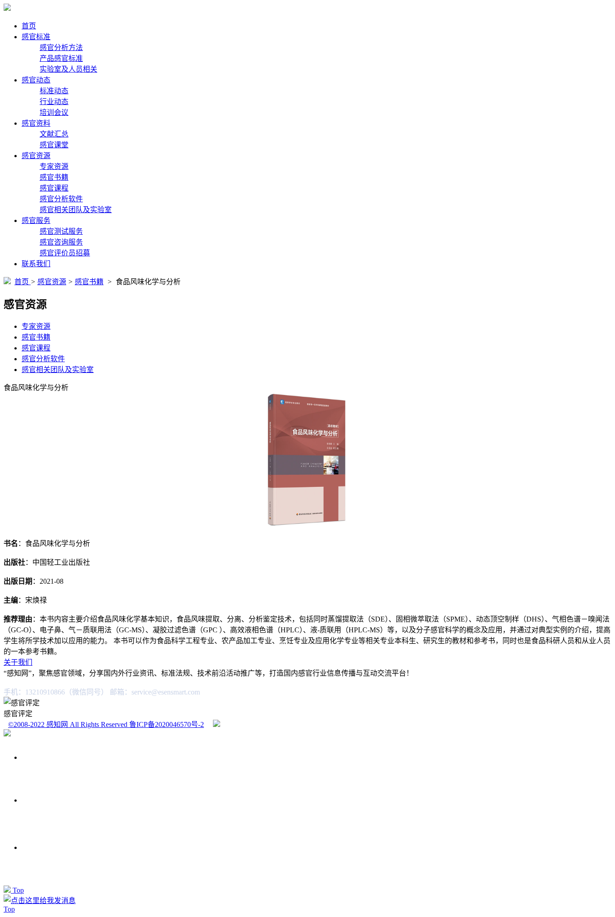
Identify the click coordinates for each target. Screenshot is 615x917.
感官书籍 (54, 177)
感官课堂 (54, 145)
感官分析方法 (61, 47)
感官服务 (36, 220)
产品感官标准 (61, 58)
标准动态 (54, 91)
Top (18, 890)
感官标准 (36, 37)
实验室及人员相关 (68, 69)
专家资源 (54, 166)
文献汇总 (54, 134)
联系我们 (36, 264)
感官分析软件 (61, 199)
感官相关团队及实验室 (76, 209)
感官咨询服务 (61, 242)
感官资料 (36, 123)
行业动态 (54, 101)
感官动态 (36, 80)
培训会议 (54, 112)
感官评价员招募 (65, 253)
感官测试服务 (61, 231)
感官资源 (36, 155)
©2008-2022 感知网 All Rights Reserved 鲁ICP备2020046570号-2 (106, 724)
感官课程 (54, 188)
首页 (29, 26)
